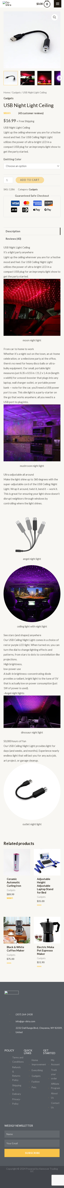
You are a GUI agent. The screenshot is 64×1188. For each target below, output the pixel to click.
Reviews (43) (13, 238)
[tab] (32, 231)
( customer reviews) (31, 113)
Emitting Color (12, 159)
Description (13, 231)
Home (7, 92)
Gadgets (16, 92)
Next (59, 78)
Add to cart (29, 179)
